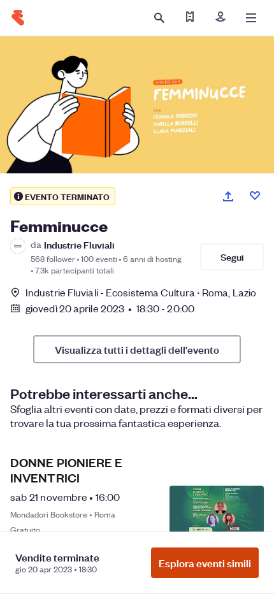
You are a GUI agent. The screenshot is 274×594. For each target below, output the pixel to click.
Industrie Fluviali (79, 244)
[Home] (17, 17)
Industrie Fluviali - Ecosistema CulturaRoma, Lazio (140, 292)
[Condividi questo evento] (228, 196)
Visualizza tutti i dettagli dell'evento (137, 349)
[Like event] (255, 196)
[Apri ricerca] (159, 18)
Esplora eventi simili (205, 563)
